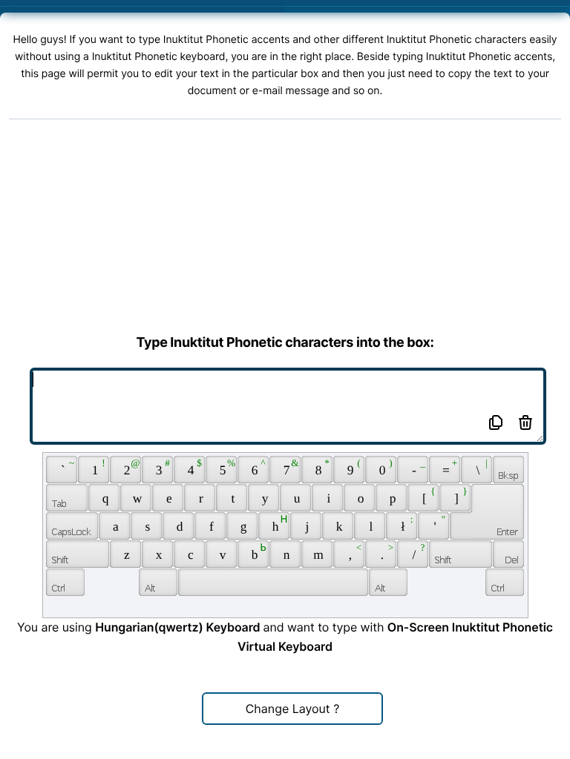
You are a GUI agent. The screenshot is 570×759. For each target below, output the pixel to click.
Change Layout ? (293, 708)
